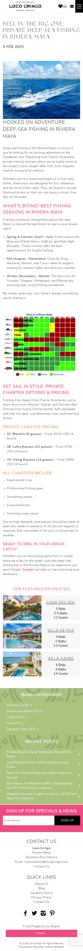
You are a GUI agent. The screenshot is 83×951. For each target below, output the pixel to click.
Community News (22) (23, 711)
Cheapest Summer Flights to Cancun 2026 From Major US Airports (42, 796)
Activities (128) (18, 705)
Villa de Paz (60, 630)
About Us (41, 883)
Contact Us (41, 866)
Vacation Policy (41, 893)
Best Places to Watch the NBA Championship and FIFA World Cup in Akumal (40, 786)
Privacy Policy (41, 897)
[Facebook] (26, 913)
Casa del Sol (60, 602)
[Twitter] (34, 913)
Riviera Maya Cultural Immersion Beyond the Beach (39, 754)
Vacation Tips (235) (21, 729)
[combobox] (41, 933)
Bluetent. (59, 947)
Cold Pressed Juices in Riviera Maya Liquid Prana (37, 764)
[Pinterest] (53, 913)
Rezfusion (38, 947)
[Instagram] (43, 913)
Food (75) (14, 723)
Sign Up (67, 820)
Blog (41, 888)
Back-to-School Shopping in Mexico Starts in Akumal (39, 775)
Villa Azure (61, 658)
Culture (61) (15, 717)
